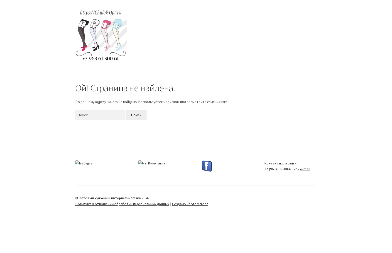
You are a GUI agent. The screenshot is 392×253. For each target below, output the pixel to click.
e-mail (305, 169)
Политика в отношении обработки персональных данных (122, 204)
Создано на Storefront (190, 204)
